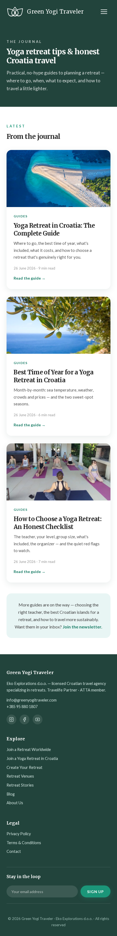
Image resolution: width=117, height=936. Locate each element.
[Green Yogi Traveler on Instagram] (11, 719)
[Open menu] (105, 11)
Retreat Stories (20, 785)
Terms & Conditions (24, 842)
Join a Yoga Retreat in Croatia (32, 758)
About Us (15, 802)
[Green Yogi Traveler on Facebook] (24, 719)
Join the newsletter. (82, 626)
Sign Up (95, 891)
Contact (14, 851)
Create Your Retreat (24, 767)
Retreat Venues (20, 776)
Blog (11, 794)
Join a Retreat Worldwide (29, 749)
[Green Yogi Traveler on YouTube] (37, 719)
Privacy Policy (19, 833)
